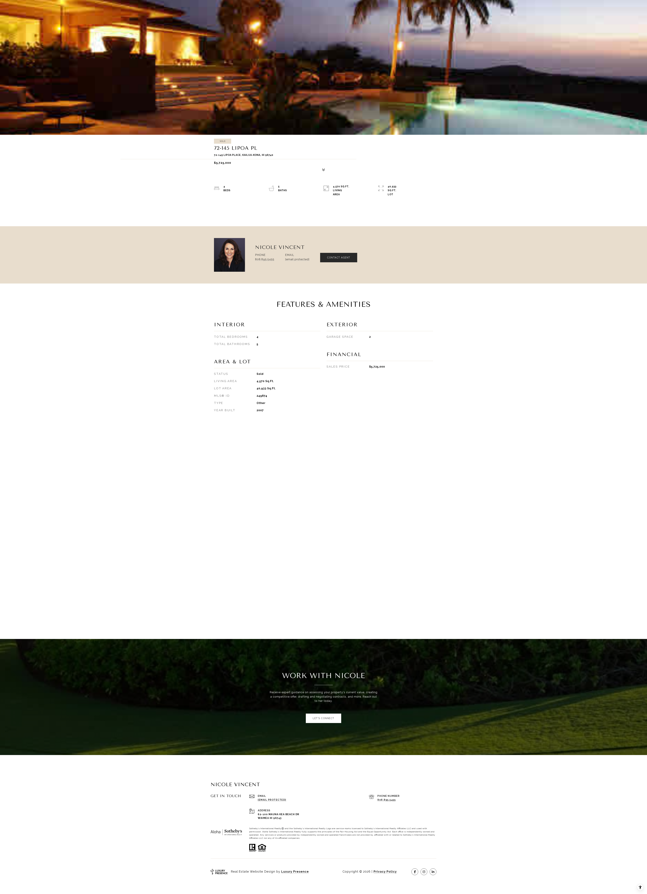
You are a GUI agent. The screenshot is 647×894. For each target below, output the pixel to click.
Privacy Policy (385, 871)
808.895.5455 (264, 259)
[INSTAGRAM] (424, 871)
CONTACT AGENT (338, 257)
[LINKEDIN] (433, 871)
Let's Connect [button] (323, 718)
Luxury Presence (295, 871)
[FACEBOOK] (414, 871)
